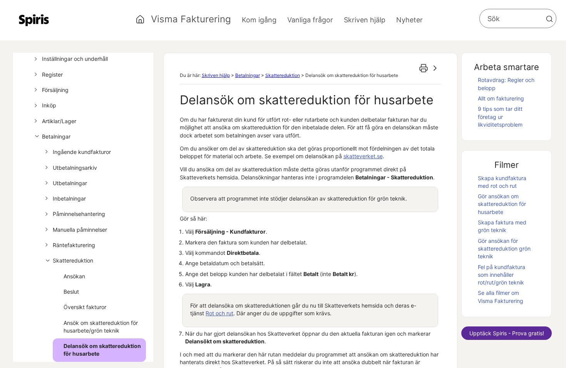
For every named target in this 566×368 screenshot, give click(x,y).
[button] (549, 18)
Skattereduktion (73, 260)
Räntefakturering (74, 245)
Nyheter (409, 20)
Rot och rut (219, 313)
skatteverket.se (363, 156)
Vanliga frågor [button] (310, 20)
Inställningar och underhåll (75, 58)
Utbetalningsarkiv (75, 167)
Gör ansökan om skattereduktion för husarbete (502, 204)
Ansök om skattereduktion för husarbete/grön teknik (101, 326)
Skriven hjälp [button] (364, 20)
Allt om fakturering (501, 98)
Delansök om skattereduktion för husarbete (102, 350)
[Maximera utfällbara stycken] (435, 68)
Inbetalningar (69, 198)
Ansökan (74, 276)
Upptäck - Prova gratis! (506, 333)
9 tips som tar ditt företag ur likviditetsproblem (500, 116)
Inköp (49, 105)
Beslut (71, 291)
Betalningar (56, 136)
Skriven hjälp (216, 75)
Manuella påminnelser (80, 229)
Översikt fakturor (85, 307)
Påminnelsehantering (79, 214)
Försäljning (55, 90)
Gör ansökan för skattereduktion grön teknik (504, 249)
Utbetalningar (70, 183)
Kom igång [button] (259, 20)
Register (52, 74)
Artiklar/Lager (59, 121)
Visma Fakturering (191, 19)
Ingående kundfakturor (82, 152)
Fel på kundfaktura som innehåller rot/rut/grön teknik (501, 275)
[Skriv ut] (423, 68)
